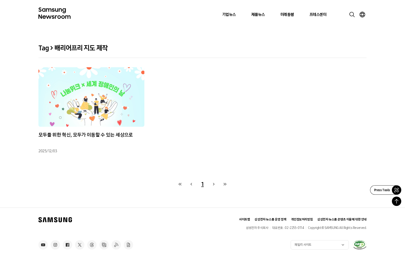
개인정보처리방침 (302, 219)
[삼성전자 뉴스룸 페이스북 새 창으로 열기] (67, 245)
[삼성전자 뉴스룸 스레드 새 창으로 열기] (92, 245)
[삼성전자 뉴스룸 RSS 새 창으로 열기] (116, 245)
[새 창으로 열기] (359, 245)
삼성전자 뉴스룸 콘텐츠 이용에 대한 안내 (342, 219)
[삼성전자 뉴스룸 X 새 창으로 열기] (79, 245)
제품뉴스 (258, 14)
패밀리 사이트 (303, 245)
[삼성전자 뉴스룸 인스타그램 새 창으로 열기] (55, 245)
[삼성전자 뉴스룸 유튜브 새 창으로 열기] (43, 245)
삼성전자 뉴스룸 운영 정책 (270, 219)
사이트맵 (244, 219)
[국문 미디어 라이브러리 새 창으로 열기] (104, 245)
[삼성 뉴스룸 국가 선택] (362, 14)
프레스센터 (317, 14)
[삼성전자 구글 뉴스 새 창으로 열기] (128, 245)
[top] (396, 201)
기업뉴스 (229, 14)
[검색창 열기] (352, 14)
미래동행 (287, 14)
